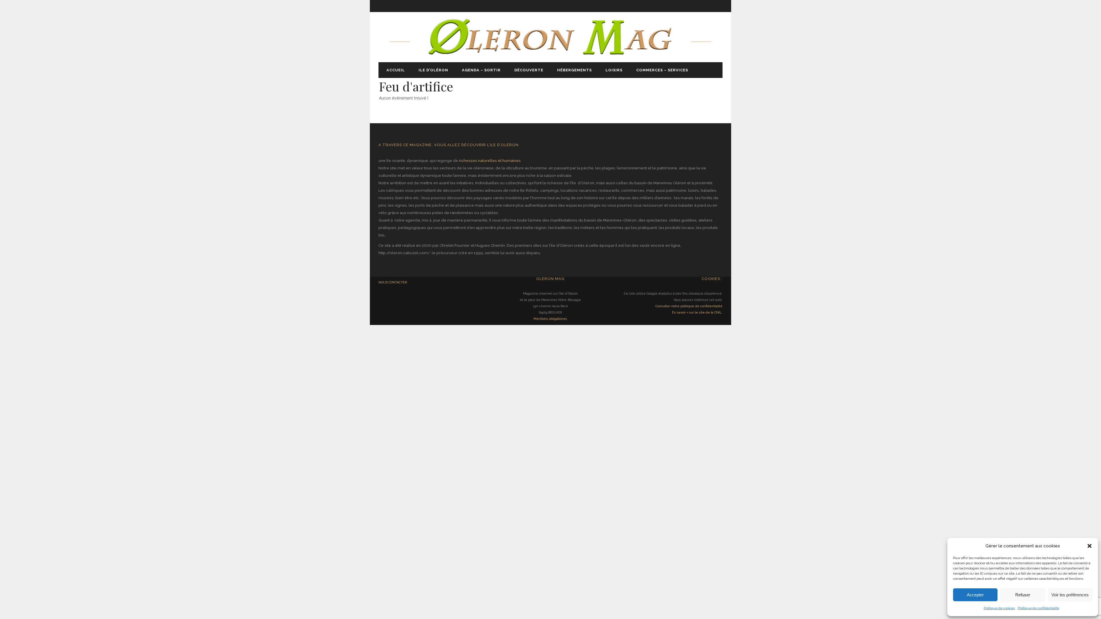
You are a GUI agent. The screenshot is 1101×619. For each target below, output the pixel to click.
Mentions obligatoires (550, 319)
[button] (1089, 546)
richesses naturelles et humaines (490, 160)
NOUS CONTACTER (392, 282)
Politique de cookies (999, 608)
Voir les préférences (1070, 594)
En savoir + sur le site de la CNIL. (697, 312)
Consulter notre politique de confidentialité (689, 306)
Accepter (975, 594)
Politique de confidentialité (1038, 608)
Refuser (1022, 594)
